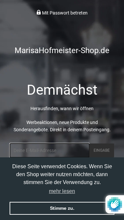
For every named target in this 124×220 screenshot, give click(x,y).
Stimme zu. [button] (62, 208)
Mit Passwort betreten (64, 13)
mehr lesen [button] (62, 191)
